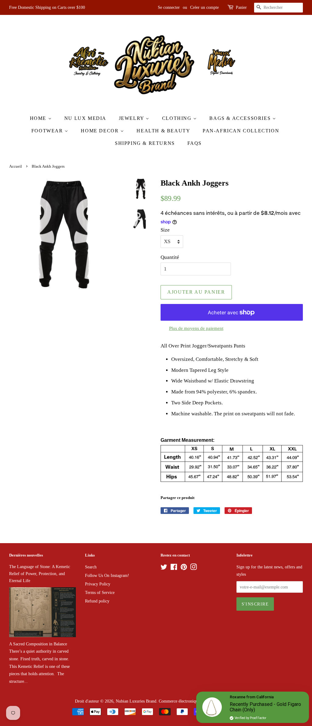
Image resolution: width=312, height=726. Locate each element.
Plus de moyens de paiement (196, 328)
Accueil (15, 166)
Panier (241, 7)
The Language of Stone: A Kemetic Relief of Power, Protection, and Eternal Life (39, 573)
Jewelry (132, 118)
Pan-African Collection (241, 130)
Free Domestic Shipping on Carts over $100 (47, 7)
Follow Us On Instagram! (107, 575)
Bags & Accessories (240, 118)
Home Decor (100, 130)
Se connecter (169, 7)
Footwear (48, 130)
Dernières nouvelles (26, 555)
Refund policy (97, 601)
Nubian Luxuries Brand (136, 701)
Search (91, 566)
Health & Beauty (163, 130)
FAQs (194, 143)
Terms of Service (100, 592)
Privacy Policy (97, 583)
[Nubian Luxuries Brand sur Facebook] (173, 568)
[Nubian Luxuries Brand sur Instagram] (193, 568)
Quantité (170, 257)
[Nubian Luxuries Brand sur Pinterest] (183, 568)
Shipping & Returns (145, 143)
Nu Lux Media (85, 118)
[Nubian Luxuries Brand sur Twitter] (164, 568)
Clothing (177, 118)
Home (39, 118)
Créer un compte (204, 7)
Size (165, 230)
